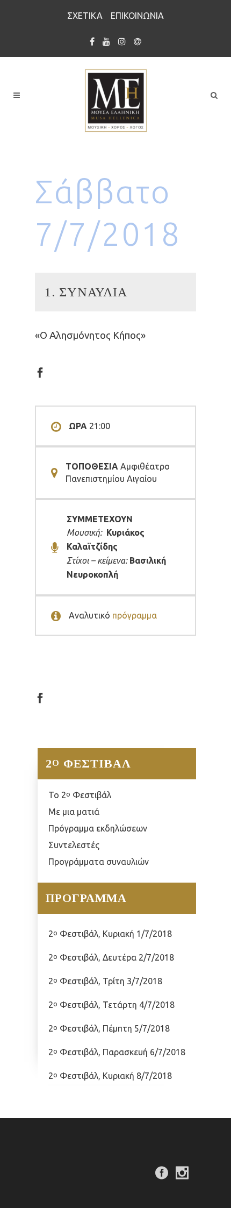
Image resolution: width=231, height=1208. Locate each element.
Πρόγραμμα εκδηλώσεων (97, 828)
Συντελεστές (73, 845)
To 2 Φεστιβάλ (79, 795)
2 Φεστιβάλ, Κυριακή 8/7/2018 (110, 1076)
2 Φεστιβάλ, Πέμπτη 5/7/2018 (109, 1028)
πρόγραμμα (134, 615)
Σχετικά (85, 15)
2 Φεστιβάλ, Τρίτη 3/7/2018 (105, 981)
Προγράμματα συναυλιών (98, 861)
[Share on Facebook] (40, 371)
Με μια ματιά (73, 811)
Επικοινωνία (137, 15)
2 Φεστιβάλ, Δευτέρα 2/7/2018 (111, 957)
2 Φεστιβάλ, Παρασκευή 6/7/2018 (116, 1052)
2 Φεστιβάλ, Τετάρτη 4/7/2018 (111, 1005)
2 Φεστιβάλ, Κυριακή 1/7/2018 (110, 934)
